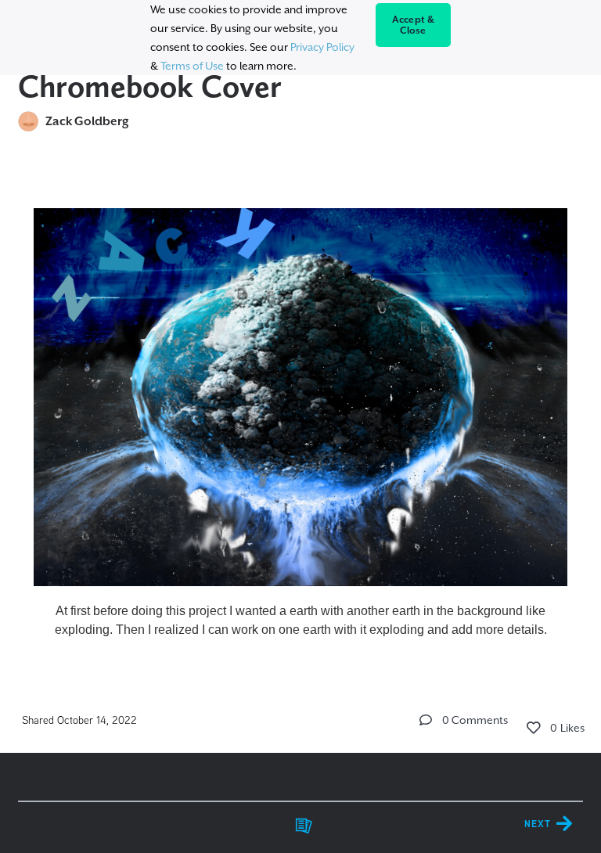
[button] (425, 720)
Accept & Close (413, 25)
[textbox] (300, 416)
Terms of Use (192, 65)
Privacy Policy (322, 47)
